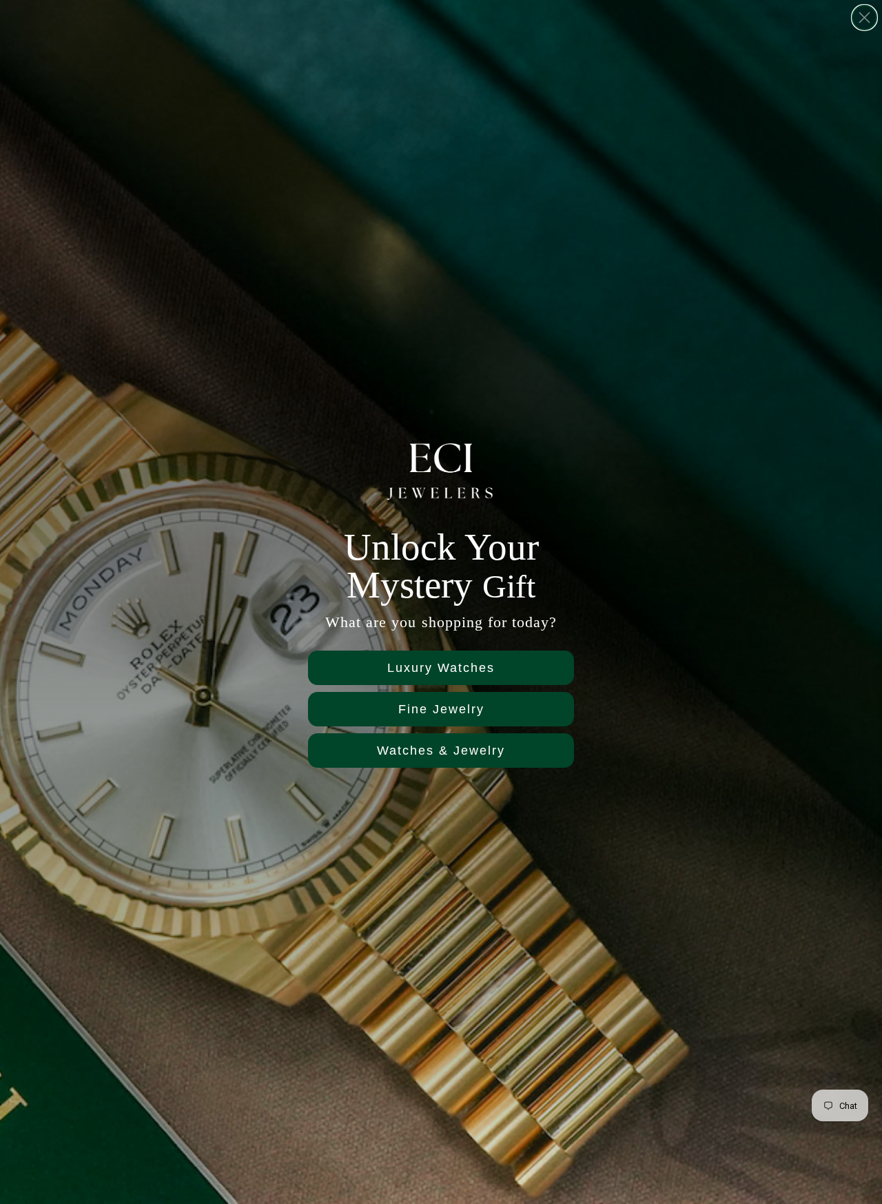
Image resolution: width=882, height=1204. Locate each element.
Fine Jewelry (441, 709)
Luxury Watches (441, 668)
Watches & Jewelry (441, 750)
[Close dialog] (864, 18)
